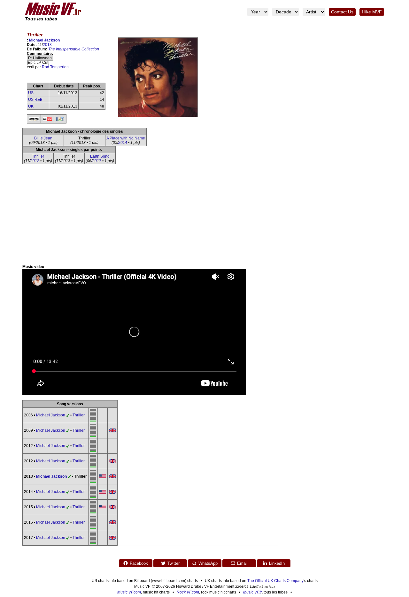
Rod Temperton (55, 67)
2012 (34, 161)
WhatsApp (208, 563)
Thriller (38, 156)
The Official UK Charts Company (275, 580)
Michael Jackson (44, 40)
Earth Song (100, 156)
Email (242, 563)
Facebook (139, 563)
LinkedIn (277, 563)
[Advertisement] (204, 216)
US (31, 93)
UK (31, 106)
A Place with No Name (125, 138)
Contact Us (342, 12)
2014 (122, 142)
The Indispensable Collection (73, 49)
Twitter (173, 563)
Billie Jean (43, 138)
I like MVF (372, 12)
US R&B (35, 99)
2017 (96, 161)
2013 (47, 44)
